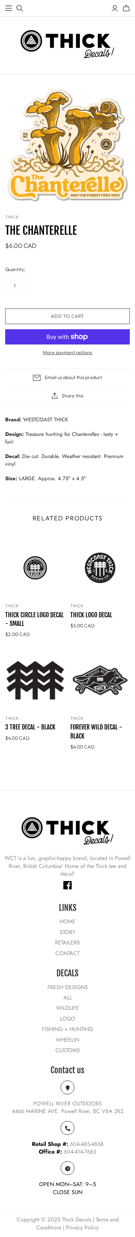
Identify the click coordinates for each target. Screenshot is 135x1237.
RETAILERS (67, 943)
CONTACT (67, 953)
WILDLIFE (67, 1008)
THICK (12, 605)
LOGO (67, 1019)
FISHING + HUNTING (67, 1029)
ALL (67, 998)
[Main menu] (8, 8)
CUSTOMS (67, 1050)
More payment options (67, 352)
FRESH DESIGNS (67, 987)
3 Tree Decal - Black (30, 727)
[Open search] (19, 8)
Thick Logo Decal (91, 615)
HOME (67, 921)
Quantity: (15, 269)
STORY (67, 932)
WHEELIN (67, 1040)
